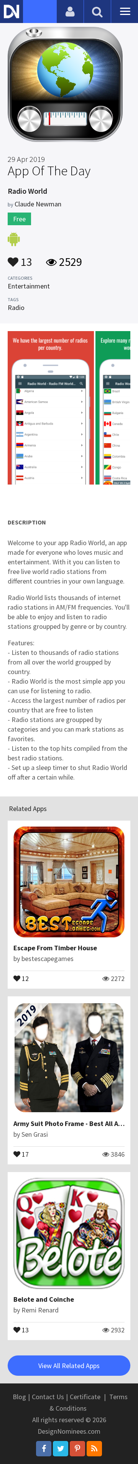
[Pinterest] (77, 1448)
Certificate (85, 1396)
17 (24, 1153)
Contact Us (48, 1396)
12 (24, 978)
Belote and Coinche (43, 1299)
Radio (16, 307)
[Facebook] (43, 1448)
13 (25, 258)
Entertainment (29, 286)
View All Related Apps (69, 1365)
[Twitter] (60, 1448)
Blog (19, 1396)
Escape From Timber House (55, 947)
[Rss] (94, 1448)
